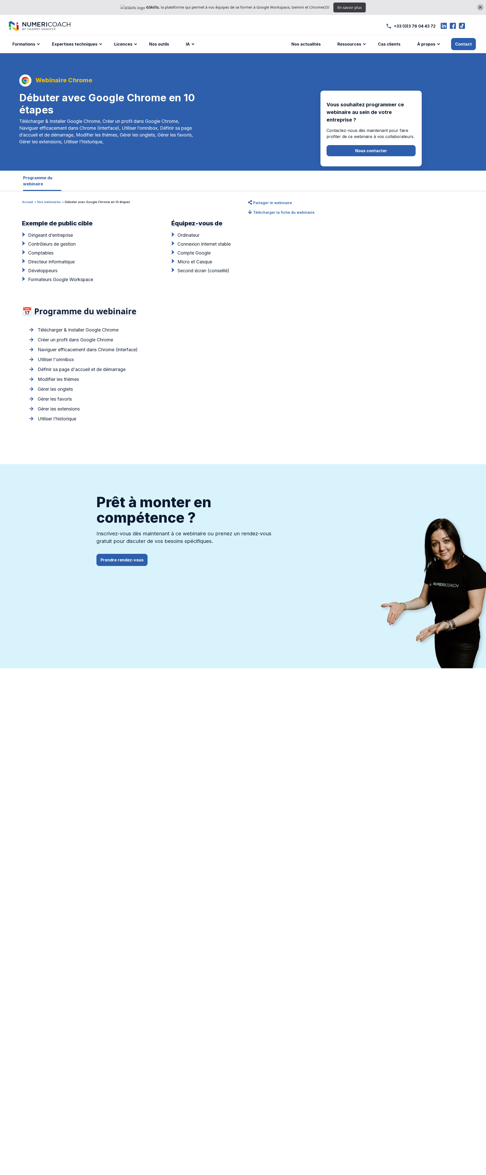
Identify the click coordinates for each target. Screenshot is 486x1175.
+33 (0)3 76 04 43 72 (415, 26)
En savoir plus (349, 7)
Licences (123, 44)
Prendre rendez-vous (122, 559)
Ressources (349, 44)
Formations (23, 44)
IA (188, 44)
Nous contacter (371, 150)
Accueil (27, 202)
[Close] (480, 7)
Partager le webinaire (272, 203)
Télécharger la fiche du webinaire (283, 212)
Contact (463, 44)
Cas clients (389, 44)
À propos (426, 44)
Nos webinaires (49, 202)
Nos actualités (306, 44)
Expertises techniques (74, 44)
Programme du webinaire (37, 180)
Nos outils (159, 44)
